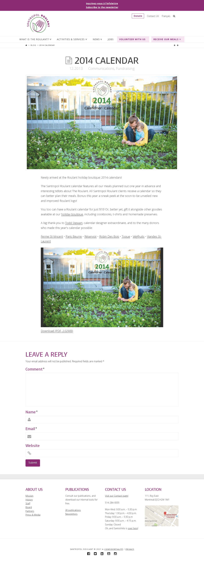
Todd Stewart (73, 223)
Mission (29, 495)
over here (133, 528)
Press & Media (33, 514)
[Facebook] (88, 553)
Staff (28, 503)
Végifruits (138, 236)
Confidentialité (113, 549)
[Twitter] (95, 553)
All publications (73, 510)
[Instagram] (115, 553)
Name (31, 412)
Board (29, 507)
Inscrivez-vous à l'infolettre (102, 3)
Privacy (130, 549)
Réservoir (90, 236)
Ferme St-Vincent (52, 236)
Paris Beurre (74, 236)
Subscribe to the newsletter (102, 7)
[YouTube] (108, 553)
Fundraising (125, 68)
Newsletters (71, 513)
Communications (101, 68)
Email (31, 428)
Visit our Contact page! (116, 495)
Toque (126, 236)
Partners (30, 511)
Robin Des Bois (109, 236)
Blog (33, 45)
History (29, 499)
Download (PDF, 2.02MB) (57, 331)
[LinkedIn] (102, 553)
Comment (35, 369)
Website (33, 445)
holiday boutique (72, 214)
